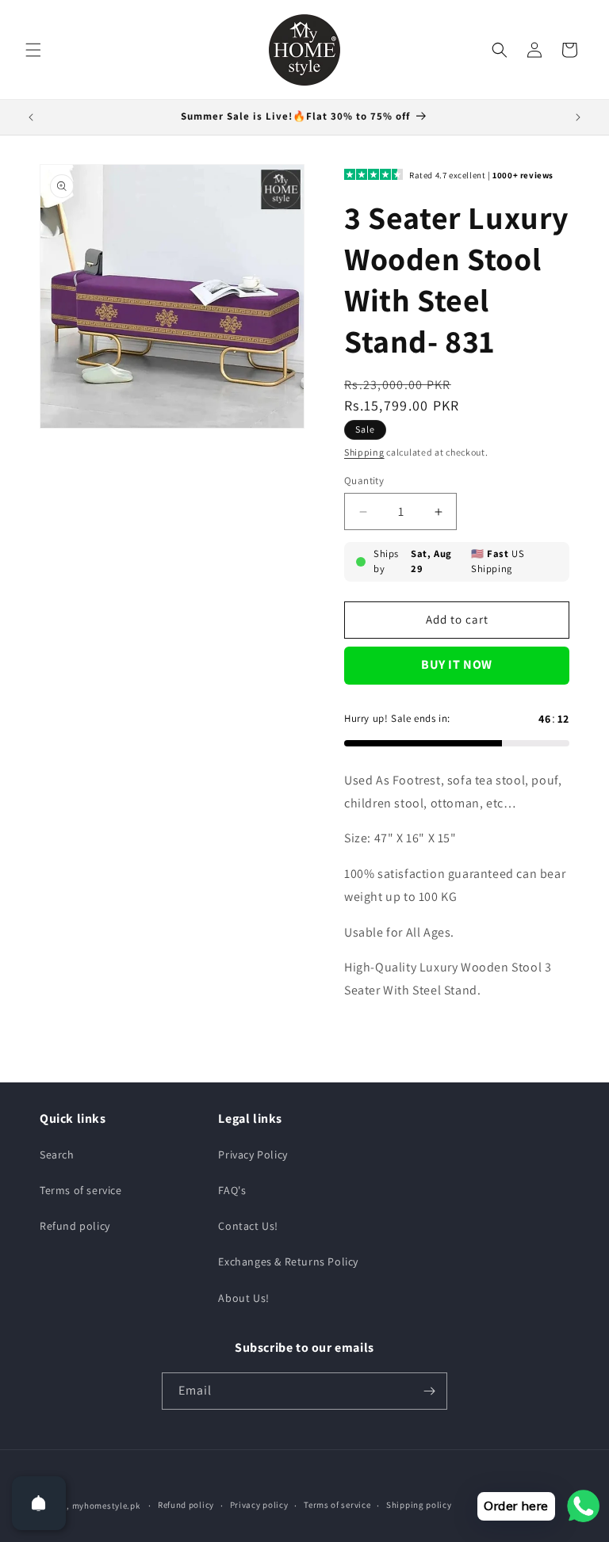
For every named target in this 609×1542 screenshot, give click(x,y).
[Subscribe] (429, 1391)
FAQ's (232, 1190)
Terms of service (81, 1190)
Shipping (364, 452)
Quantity (364, 480)
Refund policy (75, 1226)
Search (57, 1154)
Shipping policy (419, 1504)
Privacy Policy (252, 1154)
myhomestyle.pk (106, 1505)
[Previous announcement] (30, 117)
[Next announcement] (578, 117)
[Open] (39, 1503)
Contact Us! (248, 1226)
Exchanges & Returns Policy (288, 1261)
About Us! (243, 1298)
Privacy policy (259, 1504)
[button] (33, 49)
